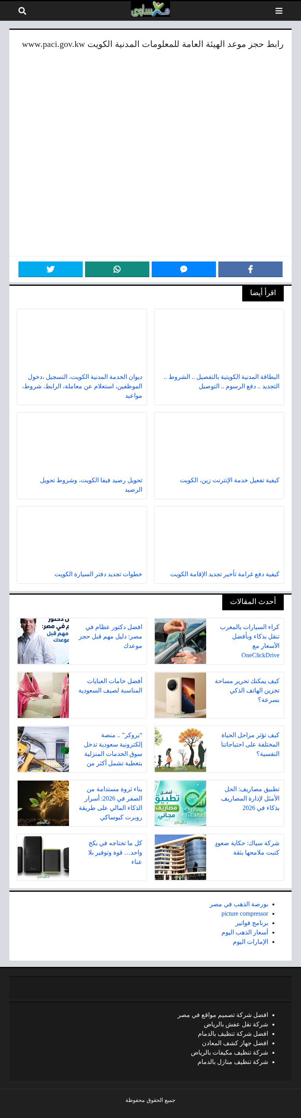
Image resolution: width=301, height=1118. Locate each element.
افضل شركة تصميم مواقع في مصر (223, 1015)
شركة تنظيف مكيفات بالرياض (229, 1052)
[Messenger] (184, 269)
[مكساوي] (150, 9)
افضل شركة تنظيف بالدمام (233, 1033)
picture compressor (244, 913)
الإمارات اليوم (250, 941)
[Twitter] (50, 269)
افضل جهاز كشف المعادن (235, 1043)
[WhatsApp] (117, 269)
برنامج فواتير (252, 923)
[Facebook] (250, 269)
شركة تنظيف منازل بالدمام (233, 1061)
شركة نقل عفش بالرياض (236, 1024)
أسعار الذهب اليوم (244, 932)
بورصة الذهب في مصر (239, 904)
